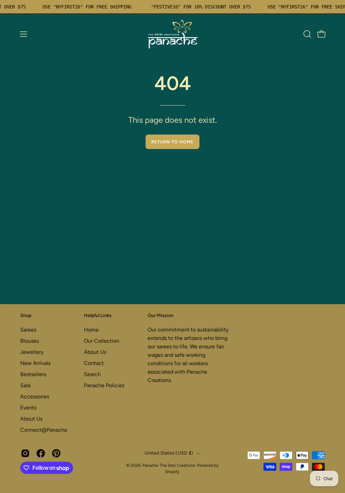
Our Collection (101, 341)
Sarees (28, 329)
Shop (25, 315)
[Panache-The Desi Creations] (172, 34)
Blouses (29, 341)
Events (28, 407)
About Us (31, 418)
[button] (306, 34)
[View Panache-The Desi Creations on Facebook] (41, 453)
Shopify (172, 471)
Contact (94, 363)
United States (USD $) (169, 453)
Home (91, 329)
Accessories (34, 396)
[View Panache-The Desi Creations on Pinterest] (56, 453)
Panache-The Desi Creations (169, 465)
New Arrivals (35, 363)
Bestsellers (33, 374)
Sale (25, 385)
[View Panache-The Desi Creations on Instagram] (25, 453)
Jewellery (31, 352)
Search (92, 374)
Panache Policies (104, 385)
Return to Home (172, 141)
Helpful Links (98, 315)
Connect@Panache (43, 430)
